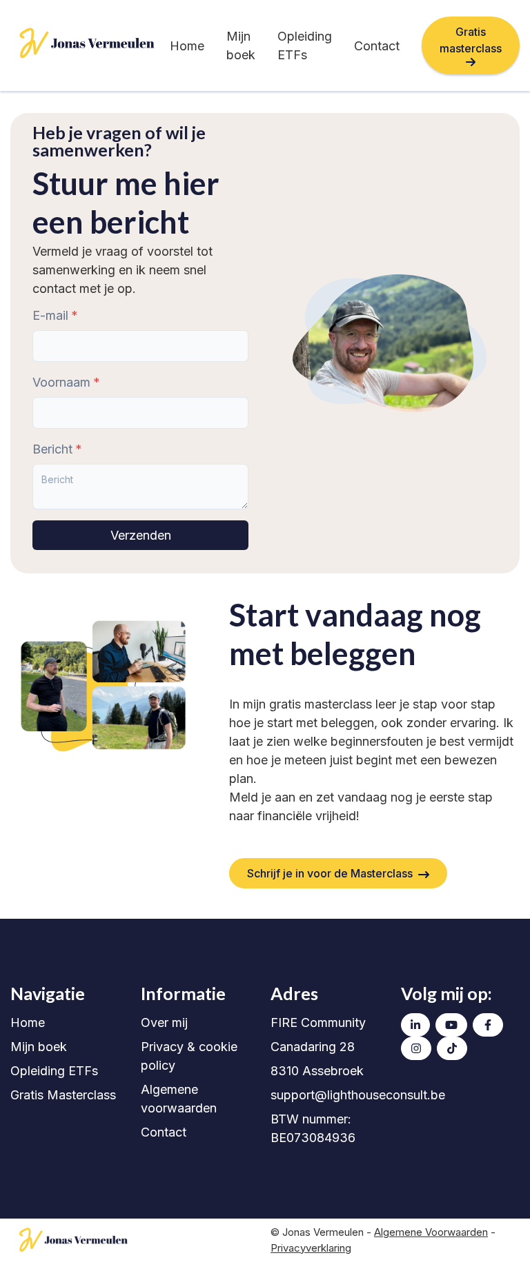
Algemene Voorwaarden (431, 1232)
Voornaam (61, 382)
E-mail (50, 315)
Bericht (52, 449)
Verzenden (140, 535)
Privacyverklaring (311, 1247)
